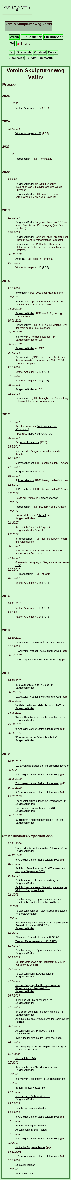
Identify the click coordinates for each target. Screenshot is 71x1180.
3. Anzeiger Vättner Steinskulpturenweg (37, 1116)
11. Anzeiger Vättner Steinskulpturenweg (38, 659)
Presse (52, 52)
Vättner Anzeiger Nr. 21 (28, 133)
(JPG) (18, 565)
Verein (14, 37)
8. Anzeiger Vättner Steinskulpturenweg (37, 774)
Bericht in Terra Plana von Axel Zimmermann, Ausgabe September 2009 (40, 870)
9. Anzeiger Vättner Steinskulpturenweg (37, 728)
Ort (12, 43)
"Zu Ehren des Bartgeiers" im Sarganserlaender (42, 765)
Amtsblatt (20, 258)
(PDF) (45, 267)
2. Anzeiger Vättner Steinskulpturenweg (37, 1138)
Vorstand (40, 52)
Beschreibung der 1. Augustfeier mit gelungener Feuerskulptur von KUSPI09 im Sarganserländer (41, 925)
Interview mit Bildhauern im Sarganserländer (40, 1078)
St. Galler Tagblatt (25, 1164)
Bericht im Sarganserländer (30, 1108)
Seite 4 (42, 515)
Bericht (19, 301)
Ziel (11, 52)
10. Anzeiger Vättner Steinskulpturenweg (38, 696)
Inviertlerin (21, 292)
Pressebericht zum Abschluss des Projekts (39, 642)
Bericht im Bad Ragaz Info (30, 1087)
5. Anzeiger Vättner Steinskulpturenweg (37, 859)
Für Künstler (53, 37)
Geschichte (24, 52)
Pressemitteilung (24, 1173)
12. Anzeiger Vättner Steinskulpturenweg (38, 650)
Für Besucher (32, 37)
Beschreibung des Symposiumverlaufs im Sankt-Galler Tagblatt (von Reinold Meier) (38, 900)
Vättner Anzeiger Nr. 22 (28, 108)
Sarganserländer (24, 183)
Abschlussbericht (29, 442)
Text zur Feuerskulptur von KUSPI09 (36, 941)
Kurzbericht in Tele (25, 1058)
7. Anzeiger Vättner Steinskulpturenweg (37, 783)
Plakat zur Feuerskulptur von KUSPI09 (37, 937)
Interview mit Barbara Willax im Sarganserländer (32, 1098)
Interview (20, 336)
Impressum (46, 57)
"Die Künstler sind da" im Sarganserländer (38, 1037)
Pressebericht (23, 158)
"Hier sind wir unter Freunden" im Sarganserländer (33, 1001)
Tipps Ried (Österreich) (41, 433)
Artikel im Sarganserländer (30, 1147)
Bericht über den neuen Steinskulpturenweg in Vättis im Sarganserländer (41, 889)
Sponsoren (16, 57)
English (26, 43)
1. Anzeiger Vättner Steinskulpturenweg (37, 1156)
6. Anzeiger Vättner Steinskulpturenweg (37, 792)
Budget (31, 57)
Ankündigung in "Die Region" (31, 1129)
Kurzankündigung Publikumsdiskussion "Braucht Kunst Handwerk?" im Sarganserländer (37, 988)
